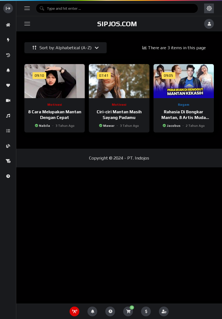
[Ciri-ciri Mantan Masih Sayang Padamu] (119, 81)
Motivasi (54, 105)
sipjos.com (117, 24)
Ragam (183, 105)
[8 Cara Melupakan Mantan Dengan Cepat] (54, 81)
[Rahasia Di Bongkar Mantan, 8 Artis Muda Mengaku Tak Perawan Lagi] (184, 81)
